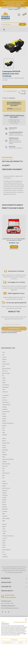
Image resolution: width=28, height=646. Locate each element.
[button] (4, 622)
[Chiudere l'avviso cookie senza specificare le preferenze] (26, 619)
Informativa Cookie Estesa (20, 622)
